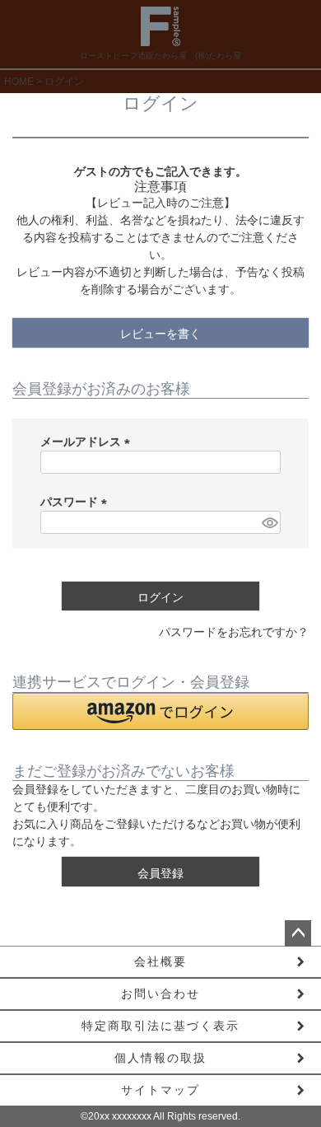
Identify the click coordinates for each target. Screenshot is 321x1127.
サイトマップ (160, 1090)
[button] (160, 711)
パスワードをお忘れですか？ (234, 631)
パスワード (76, 501)
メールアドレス (88, 441)
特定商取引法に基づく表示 (160, 1025)
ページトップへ (298, 933)
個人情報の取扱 (160, 1057)
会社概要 (160, 961)
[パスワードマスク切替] (269, 522)
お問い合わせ (160, 993)
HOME (19, 81)
